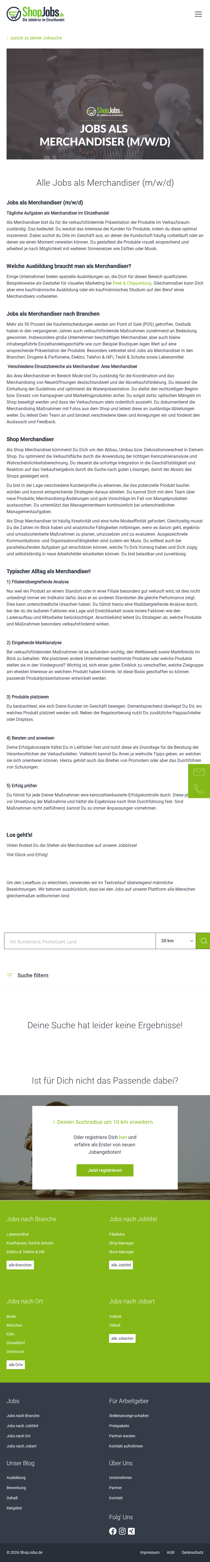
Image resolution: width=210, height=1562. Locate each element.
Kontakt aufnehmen (126, 1446)
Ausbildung (16, 1477)
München (14, 1325)
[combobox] (80, 941)
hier (123, 1137)
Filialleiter (117, 1234)
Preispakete (119, 1426)
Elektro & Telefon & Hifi (26, 1252)
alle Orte (16, 1365)
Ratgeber (14, 1508)
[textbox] (80, 941)
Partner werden (122, 1436)
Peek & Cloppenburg (132, 283)
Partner (115, 1488)
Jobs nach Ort (19, 1436)
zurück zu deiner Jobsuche (36, 38)
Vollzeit (115, 1316)
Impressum (150, 1552)
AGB (171, 1552)
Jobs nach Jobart (22, 1446)
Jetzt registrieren (105, 1170)
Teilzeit (115, 1325)
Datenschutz (192, 1552)
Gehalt (12, 1498)
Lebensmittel (17, 1234)
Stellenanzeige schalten (129, 1415)
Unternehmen (120, 1477)
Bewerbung (16, 1488)
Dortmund (15, 1351)
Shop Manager (121, 1243)
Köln (10, 1334)
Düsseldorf (16, 1343)
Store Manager (121, 1252)
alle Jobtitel (121, 1265)
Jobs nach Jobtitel (22, 1426)
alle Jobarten (122, 1338)
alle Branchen (20, 1265)
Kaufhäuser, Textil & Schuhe (30, 1243)
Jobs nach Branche (23, 1415)
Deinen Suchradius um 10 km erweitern (105, 1122)
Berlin (11, 1316)
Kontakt (116, 1498)
